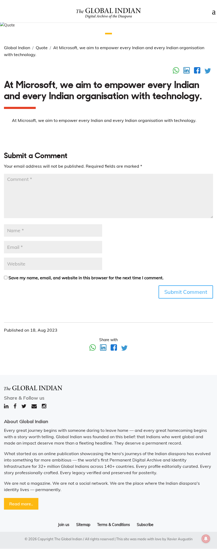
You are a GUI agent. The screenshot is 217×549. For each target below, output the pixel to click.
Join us (63, 524)
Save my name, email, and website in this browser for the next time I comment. (86, 277)
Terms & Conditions (113, 524)
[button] (108, 33)
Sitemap (83, 524)
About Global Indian (26, 421)
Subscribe (145, 524)
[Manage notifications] (206, 538)
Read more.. (21, 503)
